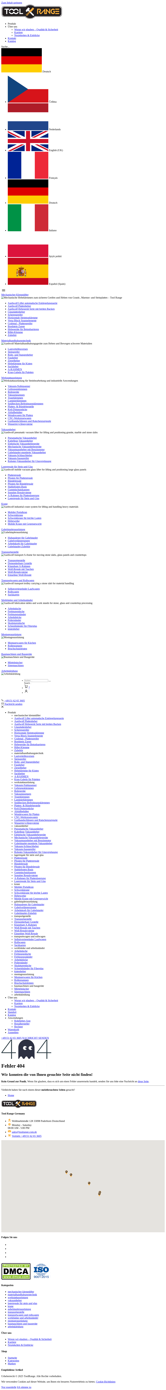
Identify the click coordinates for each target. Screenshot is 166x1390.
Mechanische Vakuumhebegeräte (25, 446)
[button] (5, 46)
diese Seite (143, 1081)
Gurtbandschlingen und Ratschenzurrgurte (29, 421)
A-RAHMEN (15, 369)
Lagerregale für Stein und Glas (17, 466)
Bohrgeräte (13, 392)
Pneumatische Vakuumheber (22, 438)
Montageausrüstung (11, 634)
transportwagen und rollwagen (23, 1315)
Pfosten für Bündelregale (20, 483)
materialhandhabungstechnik (22, 1294)
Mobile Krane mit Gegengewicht (25, 523)
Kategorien (13, 1360)
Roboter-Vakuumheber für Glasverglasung (29, 461)
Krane (4, 503)
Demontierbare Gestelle (20, 563)
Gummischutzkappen (19, 489)
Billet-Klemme (15, 332)
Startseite (12, 1357)
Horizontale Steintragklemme (23, 317)
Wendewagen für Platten (20, 415)
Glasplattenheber (16, 311)
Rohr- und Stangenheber (20, 354)
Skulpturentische (16, 623)
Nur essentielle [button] (8, 1387)
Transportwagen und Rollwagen (17, 580)
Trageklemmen (15, 397)
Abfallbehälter (15, 412)
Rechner (18, 1026)
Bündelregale (14, 480)
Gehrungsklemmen (17, 389)
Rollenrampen (15, 645)
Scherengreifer (15, 314)
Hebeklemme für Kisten (20, 363)
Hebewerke (14, 521)
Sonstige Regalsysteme (19, 492)
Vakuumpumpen (16, 395)
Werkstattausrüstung (11, 377)
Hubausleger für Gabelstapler (23, 537)
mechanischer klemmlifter (21, 1291)
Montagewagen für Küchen (22, 642)
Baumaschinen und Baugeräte (16, 654)
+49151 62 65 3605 (11, 1038)
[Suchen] (50, 681)
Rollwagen (13, 591)
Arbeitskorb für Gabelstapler (22, 543)
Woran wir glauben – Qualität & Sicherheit (36, 29)
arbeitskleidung (15, 1326)
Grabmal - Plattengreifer (20, 323)
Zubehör (12, 335)
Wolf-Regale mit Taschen (21, 569)
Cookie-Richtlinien (105, 1381)
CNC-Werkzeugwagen (19, 418)
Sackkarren (13, 594)
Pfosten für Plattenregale (20, 478)
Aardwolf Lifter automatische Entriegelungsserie (32, 303)
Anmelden (13, 1032)
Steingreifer (14, 352)
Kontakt (12, 38)
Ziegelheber (14, 360)
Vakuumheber (8, 429)
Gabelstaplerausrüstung (13, 529)
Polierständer (14, 620)
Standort (12, 1012)
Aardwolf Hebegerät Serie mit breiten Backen (31, 309)
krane (10, 1306)
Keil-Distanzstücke (17, 409)
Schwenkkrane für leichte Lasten (24, 518)
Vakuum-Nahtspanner (19, 386)
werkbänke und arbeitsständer (23, 1317)
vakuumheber (15, 1300)
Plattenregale (14, 475)
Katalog (12, 41)
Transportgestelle (10, 552)
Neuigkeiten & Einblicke (27, 35)
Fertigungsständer (17, 614)
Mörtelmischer (15, 662)
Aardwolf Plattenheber (19, 306)
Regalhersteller (22, 1023)
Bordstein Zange (16, 326)
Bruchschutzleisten (17, 648)
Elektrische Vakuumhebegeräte (23, 443)
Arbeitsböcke (14, 617)
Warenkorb (13, 1029)
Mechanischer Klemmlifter (15, 294)
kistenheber (13, 629)
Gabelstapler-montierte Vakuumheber (27, 452)
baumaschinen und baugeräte (22, 1323)
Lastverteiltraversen (18, 349)
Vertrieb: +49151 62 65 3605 (27, 1136)
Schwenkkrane (15, 515)
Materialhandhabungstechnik (16, 340)
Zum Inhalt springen (11, 2)
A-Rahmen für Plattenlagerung (23, 495)
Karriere (18, 32)
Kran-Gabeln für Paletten (21, 372)
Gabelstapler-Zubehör (19, 546)
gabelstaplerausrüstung (19, 1309)
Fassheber (13, 357)
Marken (12, 1363)
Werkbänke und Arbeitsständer (17, 600)
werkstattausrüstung (18, 1297)
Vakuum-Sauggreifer (18, 458)
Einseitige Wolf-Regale (19, 575)
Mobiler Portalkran (17, 512)
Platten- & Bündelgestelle (21, 406)
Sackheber (13, 366)
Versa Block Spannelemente (22, 320)
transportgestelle (16, 1312)
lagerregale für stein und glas (22, 1303)
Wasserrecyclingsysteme (20, 424)
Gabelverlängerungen (19, 540)
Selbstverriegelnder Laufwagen (24, 588)
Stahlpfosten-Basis (17, 486)
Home (11, 1095)
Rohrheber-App (22, 1020)
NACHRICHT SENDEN (35, 1038)
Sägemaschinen (16, 665)
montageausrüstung (18, 1320)
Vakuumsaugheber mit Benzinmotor (26, 449)
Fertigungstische (16, 611)
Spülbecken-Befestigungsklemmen (25, 403)
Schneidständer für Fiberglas (22, 626)
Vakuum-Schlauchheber (20, 455)
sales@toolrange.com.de (24, 1132)
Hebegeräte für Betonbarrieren (23, 329)
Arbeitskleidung (9, 671)
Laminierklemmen (17, 400)
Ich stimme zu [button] (24, 1387)
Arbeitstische (14, 608)
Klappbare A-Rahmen (19, 566)
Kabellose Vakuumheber (20, 440)
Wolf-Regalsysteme (18, 572)
